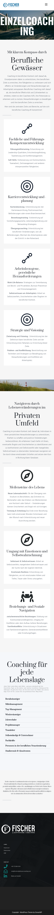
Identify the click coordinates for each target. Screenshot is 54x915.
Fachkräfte (10, 740)
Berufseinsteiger (12, 699)
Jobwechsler (11, 719)
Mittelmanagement (13, 704)
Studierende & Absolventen (17, 751)
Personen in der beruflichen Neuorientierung (25, 745)
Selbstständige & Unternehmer (19, 735)
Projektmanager (12, 725)
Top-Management (13, 709)
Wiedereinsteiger (13, 714)
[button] (27, 699)
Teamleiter (10, 730)
